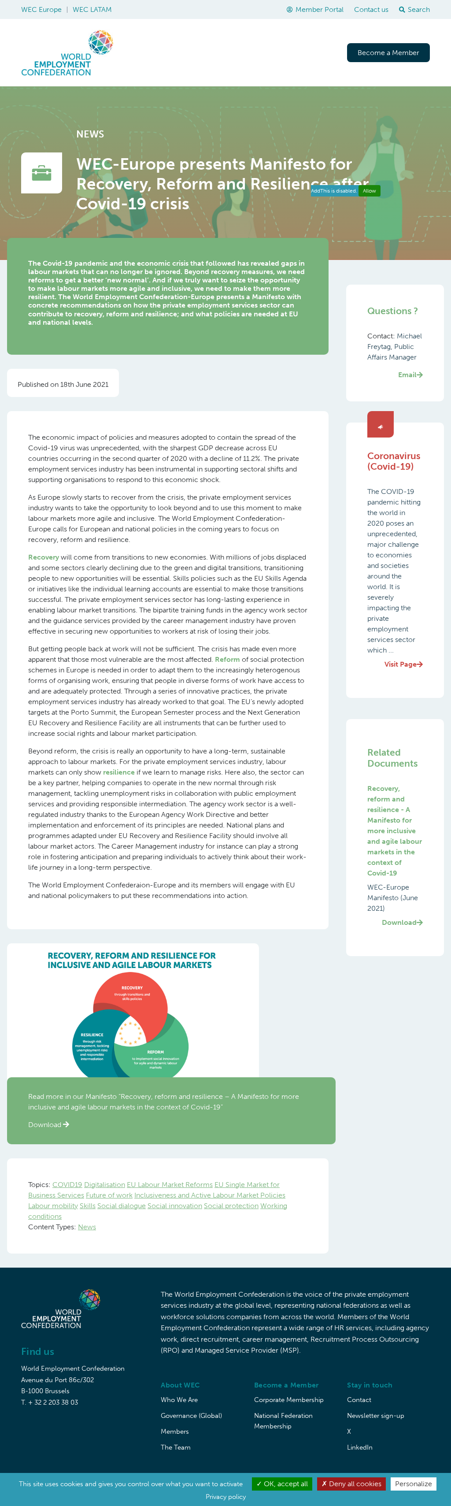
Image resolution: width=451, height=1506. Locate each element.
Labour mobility (53, 1206)
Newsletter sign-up (375, 1416)
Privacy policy (226, 1497)
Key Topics (186, 52)
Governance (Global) (191, 1416)
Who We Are (179, 1400)
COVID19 (67, 1184)
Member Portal (320, 9)
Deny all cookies (354, 1484)
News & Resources (303, 52)
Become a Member (388, 52)
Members (175, 1432)
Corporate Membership (289, 1400)
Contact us (371, 9)
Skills (88, 1206)
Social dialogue (121, 1206)
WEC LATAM (92, 9)
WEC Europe (41, 9)
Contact (359, 1400)
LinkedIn (360, 1447)
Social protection (231, 1206)
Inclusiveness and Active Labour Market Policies (209, 1195)
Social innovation (175, 1206)
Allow (369, 191)
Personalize (413, 1484)
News (87, 1227)
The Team (176, 1447)
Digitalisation (104, 1184)
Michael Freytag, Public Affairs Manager (394, 355)
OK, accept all (285, 1484)
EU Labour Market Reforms (170, 1184)
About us (141, 52)
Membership (238, 52)
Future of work (109, 1195)
